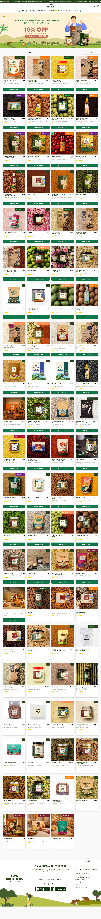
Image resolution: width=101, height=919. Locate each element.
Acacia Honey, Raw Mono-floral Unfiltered (33, 308)
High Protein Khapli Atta (10, 81)
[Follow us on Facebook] (44, 884)
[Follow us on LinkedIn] (57, 884)
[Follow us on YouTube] (52, 884)
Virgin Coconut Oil (82, 535)
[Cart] (97, 6)
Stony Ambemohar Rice (58, 422)
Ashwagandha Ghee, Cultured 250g (82, 763)
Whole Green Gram (9, 308)
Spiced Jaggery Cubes (32, 611)
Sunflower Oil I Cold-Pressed (82, 384)
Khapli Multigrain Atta (81, 81)
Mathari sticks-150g (58, 838)
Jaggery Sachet (81, 156)
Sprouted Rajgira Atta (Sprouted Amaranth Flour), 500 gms (9, 346)
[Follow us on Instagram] (48, 884)
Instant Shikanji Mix (58, 724)
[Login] (91, 6)
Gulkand (30, 232)
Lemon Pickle (32, 270)
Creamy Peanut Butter (32, 649)
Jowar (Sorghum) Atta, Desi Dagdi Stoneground (81, 233)
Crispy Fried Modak (10, 611)
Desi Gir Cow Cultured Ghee (56, 81)
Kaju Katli (31, 838)
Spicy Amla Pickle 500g (57, 536)
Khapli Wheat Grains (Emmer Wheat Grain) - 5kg (82, 649)
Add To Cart (14, 89)
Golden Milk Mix (81, 497)
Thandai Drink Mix (57, 687)
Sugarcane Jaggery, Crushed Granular (10, 157)
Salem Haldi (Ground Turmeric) (58, 195)
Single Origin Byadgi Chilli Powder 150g (58, 460)
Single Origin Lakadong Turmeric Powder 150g (58, 649)
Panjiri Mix (31, 762)
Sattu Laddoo (56, 611)
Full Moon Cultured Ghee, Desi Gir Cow (10, 460)
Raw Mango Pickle (57, 308)
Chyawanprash (32, 800)
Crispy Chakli (8, 421)
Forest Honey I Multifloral (56, 271)
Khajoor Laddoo (81, 573)
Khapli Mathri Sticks (10, 762)
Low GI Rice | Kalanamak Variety (82, 422)
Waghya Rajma (8, 724)
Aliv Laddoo (31, 194)
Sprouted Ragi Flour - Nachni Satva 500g (10, 271)
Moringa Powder (81, 194)
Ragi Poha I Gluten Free (57, 384)
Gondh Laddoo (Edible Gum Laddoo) (80, 611)
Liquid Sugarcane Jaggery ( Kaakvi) (81, 687)
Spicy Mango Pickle (34, 346)
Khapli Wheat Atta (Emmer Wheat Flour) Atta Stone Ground (33, 81)
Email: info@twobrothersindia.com (83, 882)
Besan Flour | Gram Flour (82, 346)
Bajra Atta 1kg (8, 687)
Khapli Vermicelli (9, 383)
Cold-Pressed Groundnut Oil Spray (10, 195)
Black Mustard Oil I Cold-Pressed (82, 119)
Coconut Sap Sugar (9, 497)
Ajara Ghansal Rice (57, 346)
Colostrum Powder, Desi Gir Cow (82, 725)
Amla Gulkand (32, 573)
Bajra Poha (31, 383)
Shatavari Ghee (8, 573)
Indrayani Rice (32, 535)
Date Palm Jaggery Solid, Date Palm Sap (10, 119)
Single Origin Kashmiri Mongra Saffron (33, 460)
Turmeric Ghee (8, 800)
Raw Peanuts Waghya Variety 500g (57, 801)
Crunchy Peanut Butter (81, 271)
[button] (6, 85)
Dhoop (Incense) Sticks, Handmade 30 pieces (34, 725)
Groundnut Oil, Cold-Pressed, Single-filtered (34, 119)
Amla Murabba (80, 459)
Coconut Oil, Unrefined (80, 308)
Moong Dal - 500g (82, 800)
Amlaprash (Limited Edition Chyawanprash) (58, 119)
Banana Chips (8, 838)
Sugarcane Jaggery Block (34, 157)
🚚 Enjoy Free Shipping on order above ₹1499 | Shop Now (43, 1)
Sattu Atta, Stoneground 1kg (57, 233)
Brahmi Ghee (56, 762)
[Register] (67, 874)
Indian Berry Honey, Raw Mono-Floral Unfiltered (34, 422)
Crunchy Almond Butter (57, 498)
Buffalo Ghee (32, 687)
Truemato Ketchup (57, 156)
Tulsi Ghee (7, 535)
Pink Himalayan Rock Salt (10, 233)
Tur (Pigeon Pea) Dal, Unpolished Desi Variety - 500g (58, 574)
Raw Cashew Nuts (33, 497)
